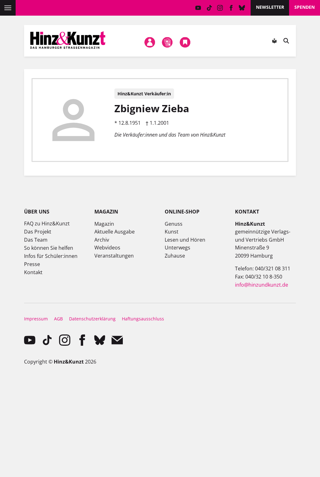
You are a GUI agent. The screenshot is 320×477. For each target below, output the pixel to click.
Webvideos (107, 247)
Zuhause (175, 255)
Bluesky (242, 8)
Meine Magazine (167, 42)
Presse (32, 264)
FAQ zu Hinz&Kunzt (47, 223)
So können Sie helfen (48, 247)
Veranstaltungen (114, 255)
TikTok (209, 8)
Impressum (36, 319)
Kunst (171, 231)
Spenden (304, 7)
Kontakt (33, 272)
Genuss (173, 223)
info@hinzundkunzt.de (261, 284)
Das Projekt (37, 231)
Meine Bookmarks (185, 42)
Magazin (104, 223)
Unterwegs (177, 247)
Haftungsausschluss (143, 319)
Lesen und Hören (185, 239)
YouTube (198, 8)
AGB (58, 319)
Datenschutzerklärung (92, 319)
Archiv (101, 239)
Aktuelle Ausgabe (114, 231)
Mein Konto (150, 42)
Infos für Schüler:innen (51, 256)
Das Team (36, 239)
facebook (231, 8)
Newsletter (270, 7)
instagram (220, 8)
